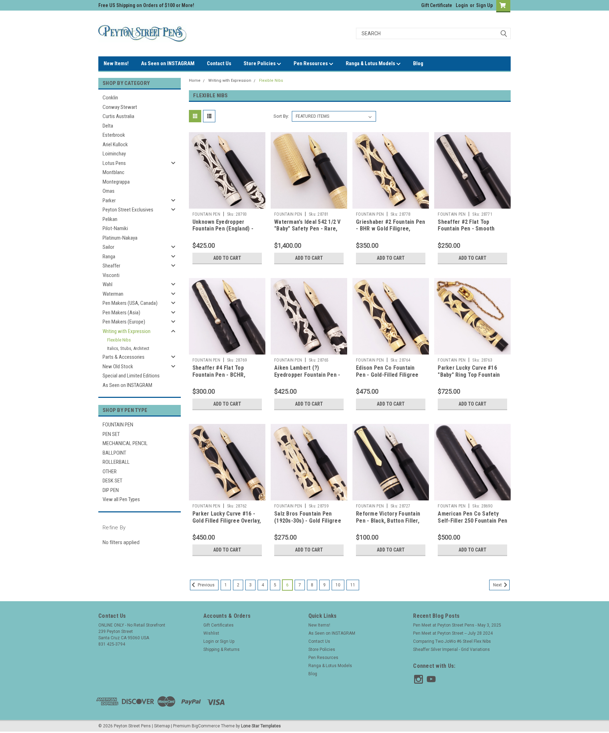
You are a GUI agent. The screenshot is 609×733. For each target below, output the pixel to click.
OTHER (110, 471)
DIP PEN (111, 490)
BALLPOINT (114, 453)
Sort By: (281, 116)
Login (462, 5)
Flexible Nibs (119, 340)
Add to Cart (227, 258)
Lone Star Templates (261, 725)
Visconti (111, 275)
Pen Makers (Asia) (121, 312)
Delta (108, 126)
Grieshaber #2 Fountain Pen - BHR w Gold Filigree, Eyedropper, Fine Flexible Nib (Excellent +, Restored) (390, 232)
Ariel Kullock (115, 144)
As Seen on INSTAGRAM (168, 63)
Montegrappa (116, 182)
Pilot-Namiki (115, 228)
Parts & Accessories (123, 357)
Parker (109, 200)
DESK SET (112, 481)
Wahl (107, 284)
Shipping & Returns (221, 649)
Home (195, 80)
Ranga (109, 256)
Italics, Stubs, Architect (128, 348)
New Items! (116, 63)
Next (498, 585)
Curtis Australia (118, 116)
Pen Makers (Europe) (124, 322)
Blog (418, 63)
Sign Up (484, 5)
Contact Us (219, 63)
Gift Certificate (436, 5)
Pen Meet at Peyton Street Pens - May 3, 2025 (457, 625)
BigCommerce (206, 725)
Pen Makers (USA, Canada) (130, 303)
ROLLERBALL (116, 462)
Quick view (227, 203)
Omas (109, 191)
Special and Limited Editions (131, 375)
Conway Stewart (120, 107)
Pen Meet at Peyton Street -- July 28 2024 (453, 633)
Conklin (110, 97)
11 (352, 585)
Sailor (108, 247)
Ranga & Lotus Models (371, 63)
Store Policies (260, 63)
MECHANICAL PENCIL (125, 443)
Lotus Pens (114, 163)
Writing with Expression (126, 331)
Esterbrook (114, 135)
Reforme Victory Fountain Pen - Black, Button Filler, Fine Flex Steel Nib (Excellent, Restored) (388, 524)
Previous (206, 585)
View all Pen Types (121, 499)
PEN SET (111, 434)
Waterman (113, 294)
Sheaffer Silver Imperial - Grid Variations (451, 649)
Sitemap (162, 725)
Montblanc (113, 172)
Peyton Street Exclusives (128, 210)
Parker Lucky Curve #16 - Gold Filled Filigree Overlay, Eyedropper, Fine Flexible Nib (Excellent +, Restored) (226, 524)
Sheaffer (111, 266)
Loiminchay (114, 153)
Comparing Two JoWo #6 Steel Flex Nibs (452, 641)
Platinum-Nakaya (120, 238)
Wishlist (211, 633)
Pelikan (110, 219)
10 (338, 585)
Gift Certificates (218, 625)
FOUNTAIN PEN (118, 424)
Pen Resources (311, 63)
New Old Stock (118, 366)
